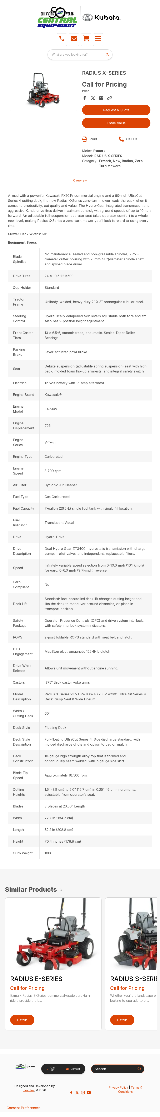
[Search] (139, 1069)
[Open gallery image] (44, 90)
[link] (86, 39)
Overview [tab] (80, 180)
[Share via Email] (101, 98)
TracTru (28, 1090)
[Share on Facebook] (84, 98)
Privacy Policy (118, 1087)
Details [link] (22, 1020)
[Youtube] (89, 1092)
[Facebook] (71, 1092)
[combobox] (80, 55)
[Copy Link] (109, 98)
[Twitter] (77, 1092)
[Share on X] (92, 98)
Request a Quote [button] (116, 110)
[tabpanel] (44, 91)
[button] (62, 39)
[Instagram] (83, 1092)
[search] (107, 54)
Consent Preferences (23, 1108)
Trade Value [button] (116, 123)
